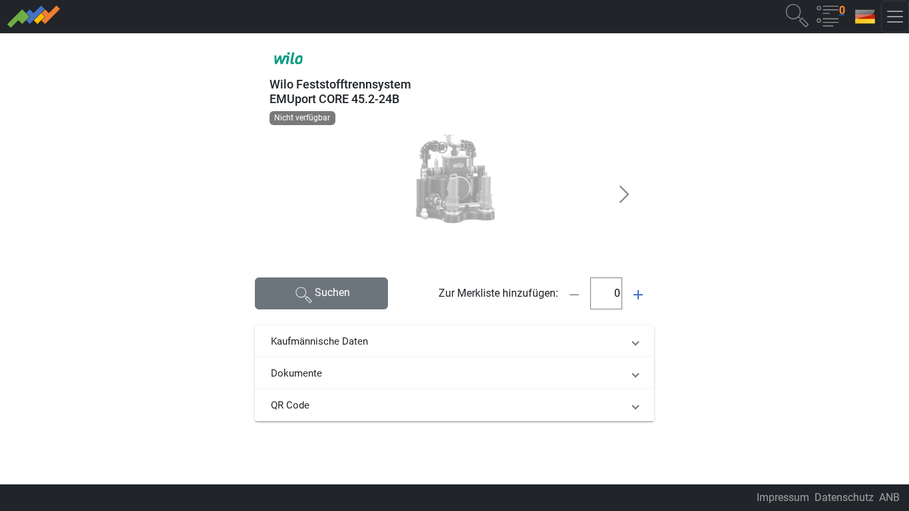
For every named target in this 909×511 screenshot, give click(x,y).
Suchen (332, 292)
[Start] (221, 16)
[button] (797, 15)
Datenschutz (844, 497)
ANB (889, 497)
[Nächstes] (624, 194)
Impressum (783, 497)
